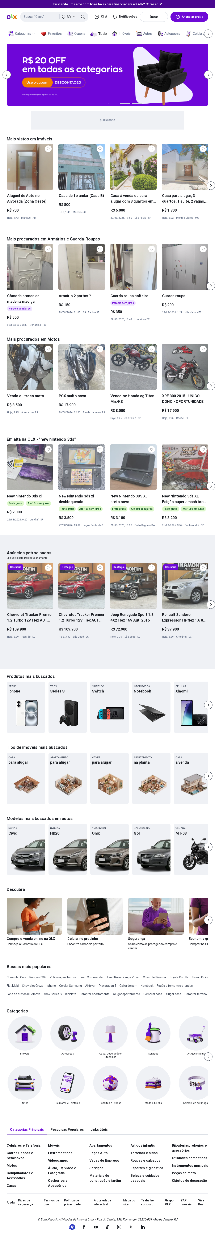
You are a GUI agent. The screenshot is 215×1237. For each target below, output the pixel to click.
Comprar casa (152, 994)
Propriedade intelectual (102, 1202)
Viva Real (201, 1202)
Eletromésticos (60, 1153)
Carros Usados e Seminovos (20, 1155)
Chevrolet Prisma (154, 977)
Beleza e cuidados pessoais (145, 1178)
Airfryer (90, 985)
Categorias (23, 34)
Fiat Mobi (13, 985)
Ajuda (11, 1202)
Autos (147, 34)
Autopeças (172, 34)
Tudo (102, 33)
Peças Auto (98, 1153)
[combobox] (54, 17)
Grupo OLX (169, 1202)
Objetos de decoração (189, 1181)
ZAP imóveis (186, 1202)
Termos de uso (51, 1202)
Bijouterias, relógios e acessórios (189, 1147)
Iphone (51, 985)
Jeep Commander (92, 977)
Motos (12, 1166)
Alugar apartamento (126, 994)
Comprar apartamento (95, 994)
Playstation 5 (107, 985)
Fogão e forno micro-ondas (175, 985)
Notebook (147, 985)
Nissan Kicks (200, 977)
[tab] (27, 1129)
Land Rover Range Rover (123, 977)
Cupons (79, 34)
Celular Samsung (70, 985)
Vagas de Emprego (104, 1160)
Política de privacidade (72, 1202)
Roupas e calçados (145, 1160)
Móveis (54, 1145)
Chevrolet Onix (16, 977)
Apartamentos (100, 1145)
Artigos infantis (143, 1145)
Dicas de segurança (25, 1202)
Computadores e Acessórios (20, 1175)
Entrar (153, 16)
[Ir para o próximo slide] (211, 185)
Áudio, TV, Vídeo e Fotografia (62, 1170)
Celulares (200, 34)
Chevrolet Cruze (32, 985)
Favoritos (55, 34)
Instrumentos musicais (190, 1166)
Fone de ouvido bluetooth (23, 994)
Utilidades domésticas (189, 1158)
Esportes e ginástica (147, 1168)
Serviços (96, 1168)
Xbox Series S (52, 994)
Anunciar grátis (192, 16)
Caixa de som (128, 985)
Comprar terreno (196, 994)
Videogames (58, 1160)
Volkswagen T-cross (63, 977)
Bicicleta (70, 994)
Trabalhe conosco (147, 1202)
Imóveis (125, 34)
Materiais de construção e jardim (105, 1178)
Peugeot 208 (37, 977)
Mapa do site (129, 1202)
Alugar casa (173, 994)
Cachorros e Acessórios (58, 1183)
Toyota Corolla (178, 977)
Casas (12, 1186)
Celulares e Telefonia (24, 1145)
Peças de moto (184, 1173)
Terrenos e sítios (144, 1153)
